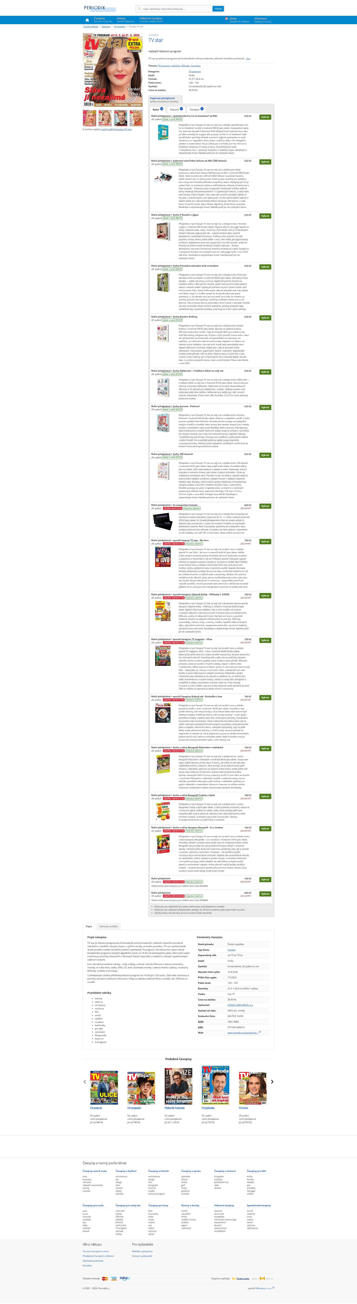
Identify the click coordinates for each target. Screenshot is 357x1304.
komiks (250, 1179)
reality (119, 1190)
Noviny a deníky (190, 1205)
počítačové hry (221, 1182)
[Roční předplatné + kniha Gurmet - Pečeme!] (163, 422)
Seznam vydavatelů (142, 1256)
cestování (120, 1210)
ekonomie (219, 1213)
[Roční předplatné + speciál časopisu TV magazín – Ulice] (163, 655)
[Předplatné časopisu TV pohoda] (216, 1084)
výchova (152, 1231)
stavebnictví (220, 1222)
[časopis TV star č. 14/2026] (120, 117)
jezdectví (185, 1190)
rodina (151, 1222)
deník (184, 1216)
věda (216, 1185)
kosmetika (153, 1213)
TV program (119, 26)
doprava (218, 1210)
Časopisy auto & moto (95, 1171)
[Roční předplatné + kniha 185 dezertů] (163, 470)
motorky (87, 1182)
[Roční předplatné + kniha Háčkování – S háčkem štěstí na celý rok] (163, 387)
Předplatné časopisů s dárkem (98, 1256)
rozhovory (186, 1228)
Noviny (125, 20)
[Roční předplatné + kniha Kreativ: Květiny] (163, 333)
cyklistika (185, 1176)
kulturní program (156, 1193)
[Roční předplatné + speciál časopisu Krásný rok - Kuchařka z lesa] (163, 712)
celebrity (175, 65)
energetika (219, 1216)
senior (250, 1222)
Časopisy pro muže (93, 1205)
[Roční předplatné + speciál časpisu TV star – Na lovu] (163, 556)
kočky (250, 1176)
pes (248, 1185)
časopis (231, 949)
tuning (86, 1188)
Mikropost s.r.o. (264, 1288)
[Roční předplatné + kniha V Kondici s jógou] (163, 231)
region (184, 1225)
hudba (151, 1190)
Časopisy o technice (225, 1171)
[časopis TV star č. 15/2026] (105, 117)
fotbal (184, 1182)
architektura (121, 1176)
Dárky (239, 20)
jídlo (150, 1210)
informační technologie (225, 1219)
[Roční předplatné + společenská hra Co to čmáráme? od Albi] (163, 132)
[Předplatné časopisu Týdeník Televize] (178, 1084)
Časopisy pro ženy (158, 1205)
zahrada (119, 1193)
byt (117, 1179)
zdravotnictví (220, 1228)
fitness (184, 1179)
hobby (119, 1213)
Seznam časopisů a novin (96, 1251)
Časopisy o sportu (191, 1171)
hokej (184, 1188)
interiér (119, 1188)
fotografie (153, 1185)
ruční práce (121, 1225)
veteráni (87, 1190)
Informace (262, 20)
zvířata (250, 1193)
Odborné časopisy (151, 20)
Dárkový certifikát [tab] (108, 926)
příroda (119, 1222)
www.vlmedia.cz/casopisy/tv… (243, 1032)
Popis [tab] (89, 926)
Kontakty (87, 1265)
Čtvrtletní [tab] (196, 109)
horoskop (195, 65)
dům (118, 1185)
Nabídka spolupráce (142, 1251)
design (119, 1182)
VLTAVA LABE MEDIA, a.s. (240, 1005)
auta (85, 1176)
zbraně (217, 1188)
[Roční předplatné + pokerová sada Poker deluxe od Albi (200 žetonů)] (163, 177)
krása (150, 1216)
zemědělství (220, 1231)
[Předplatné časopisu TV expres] (104, 1084)
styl (84, 1222)
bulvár (184, 1210)
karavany (87, 1179)
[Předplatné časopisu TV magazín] (141, 1084)
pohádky (251, 1188)
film (150, 1182)
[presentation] (85, 1082)
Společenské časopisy (259, 1205)
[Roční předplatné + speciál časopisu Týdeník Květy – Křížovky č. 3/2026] (163, 610)
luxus (85, 1213)
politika (185, 1222)
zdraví (151, 1234)
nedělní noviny (188, 1219)
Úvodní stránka (90, 26)
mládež (250, 1182)
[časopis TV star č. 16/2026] (89, 117)
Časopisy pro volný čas (128, 1205)
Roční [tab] (158, 109)
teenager (251, 1190)
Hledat (218, 8)
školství (217, 1225)
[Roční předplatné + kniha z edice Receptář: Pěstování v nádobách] (163, 763)
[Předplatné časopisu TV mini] (253, 1084)
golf (183, 1185)
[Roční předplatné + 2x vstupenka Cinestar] (163, 521)
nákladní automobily (93, 1185)
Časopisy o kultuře (158, 1171)
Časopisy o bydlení (126, 1171)
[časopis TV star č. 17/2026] (113, 70)
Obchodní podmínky (93, 1260)
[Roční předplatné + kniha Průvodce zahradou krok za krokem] (163, 282)
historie (152, 1188)
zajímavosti (252, 1228)
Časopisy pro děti (256, 1171)
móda (151, 1219)
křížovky (185, 65)
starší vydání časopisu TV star (116, 129)
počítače (218, 1179)
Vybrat (265, 117)
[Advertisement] (178, 1146)
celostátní (186, 1213)
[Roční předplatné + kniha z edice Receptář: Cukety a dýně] (163, 811)
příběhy (119, 1219)
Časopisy (103, 20)
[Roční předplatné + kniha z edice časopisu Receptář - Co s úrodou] (163, 843)
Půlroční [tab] (176, 109)
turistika (185, 1193)
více (248, 58)
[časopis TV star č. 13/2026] (136, 117)
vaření (151, 1228)
